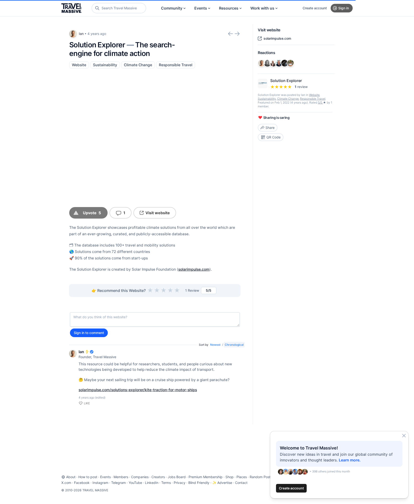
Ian (81, 34)
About (70, 477)
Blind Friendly (198, 483)
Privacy (179, 483)
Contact (241, 483)
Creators (158, 477)
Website (79, 65)
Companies (140, 477)
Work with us (262, 8)
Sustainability (105, 65)
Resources (228, 8)
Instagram (100, 483)
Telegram (118, 483)
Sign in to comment (89, 333)
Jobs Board (177, 477)
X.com (66, 483)
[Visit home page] (71, 8)
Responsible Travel (175, 65)
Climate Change (138, 65)
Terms (166, 483)
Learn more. (350, 460)
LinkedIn (151, 483)
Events (200, 8)
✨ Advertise (222, 483)
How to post (87, 477)
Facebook (82, 483)
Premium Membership (206, 477)
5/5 (320, 102)
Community (171, 8)
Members (121, 477)
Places (241, 477)
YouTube (135, 483)
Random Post (260, 477)
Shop (229, 477)
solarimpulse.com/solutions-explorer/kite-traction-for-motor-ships (138, 390)
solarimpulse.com (193, 269)
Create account (315, 8)
